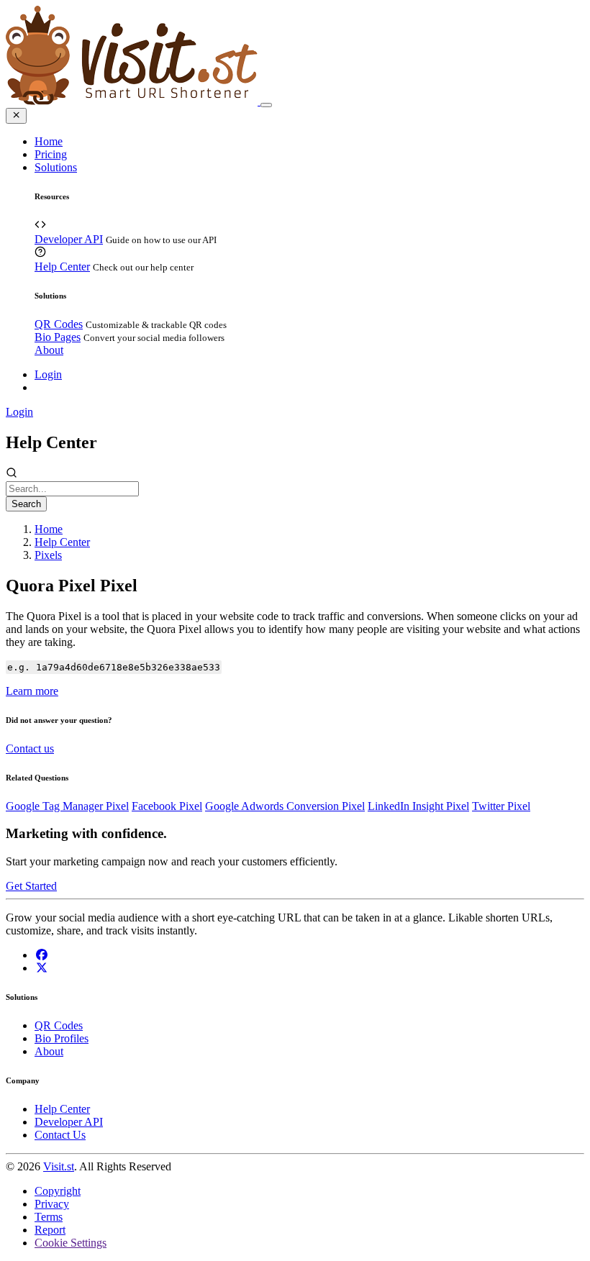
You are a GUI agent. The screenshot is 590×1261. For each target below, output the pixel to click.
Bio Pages (58, 337)
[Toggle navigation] (266, 105)
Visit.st (58, 1166)
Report (50, 1230)
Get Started (31, 886)
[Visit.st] (133, 101)
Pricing (51, 154)
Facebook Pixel (167, 806)
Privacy (52, 1204)
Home (49, 141)
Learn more (32, 691)
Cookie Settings (70, 1243)
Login (48, 374)
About (49, 350)
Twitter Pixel (501, 806)
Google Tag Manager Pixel (67, 806)
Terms (49, 1217)
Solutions (56, 167)
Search (26, 504)
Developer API (69, 239)
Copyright (58, 1191)
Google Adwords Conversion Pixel (285, 806)
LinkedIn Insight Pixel (418, 806)
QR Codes (59, 324)
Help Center (62, 266)
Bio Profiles (61, 1038)
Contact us (30, 748)
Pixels (48, 555)
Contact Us (60, 1135)
